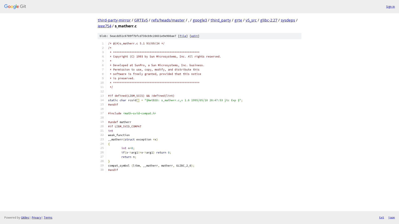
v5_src (251, 20)
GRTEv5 (141, 20)
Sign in (390, 7)
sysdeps (288, 20)
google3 (200, 20)
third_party (221, 20)
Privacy (36, 217)
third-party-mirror (114, 20)
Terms (48, 217)
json (391, 217)
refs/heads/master (168, 20)
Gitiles (25, 217)
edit (194, 36)
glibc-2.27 (268, 20)
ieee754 (104, 25)
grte (238, 20)
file (183, 36)
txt (381, 217)
